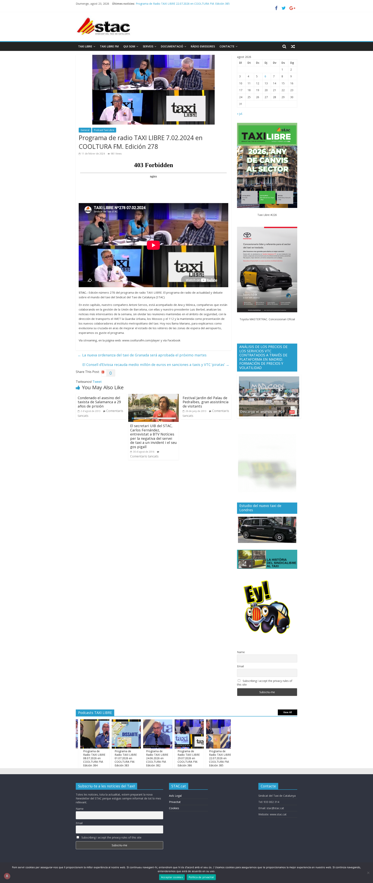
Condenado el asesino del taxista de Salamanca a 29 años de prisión (99, 401)
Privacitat (175, 802)
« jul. (240, 113)
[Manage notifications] (7, 876)
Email (240, 666)
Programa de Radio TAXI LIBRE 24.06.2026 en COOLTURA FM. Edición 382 (139, 758)
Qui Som (129, 46)
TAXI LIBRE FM (109, 46)
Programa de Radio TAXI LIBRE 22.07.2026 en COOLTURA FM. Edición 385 (202, 758)
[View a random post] (293, 46)
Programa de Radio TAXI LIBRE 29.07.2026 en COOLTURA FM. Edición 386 (171, 758)
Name (241, 652)
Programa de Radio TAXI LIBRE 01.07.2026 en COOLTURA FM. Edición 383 (108, 758)
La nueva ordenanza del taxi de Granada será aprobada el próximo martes (142, 355)
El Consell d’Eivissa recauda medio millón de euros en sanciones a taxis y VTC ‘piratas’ (155, 364)
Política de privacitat (201, 877)
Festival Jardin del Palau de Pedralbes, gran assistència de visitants (205, 401)
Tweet (97, 382)
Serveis (148, 46)
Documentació (172, 46)
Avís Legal (175, 795)
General (85, 130)
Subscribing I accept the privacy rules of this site (264, 682)
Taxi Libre (85, 46)
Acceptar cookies (172, 877)
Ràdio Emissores (203, 46)
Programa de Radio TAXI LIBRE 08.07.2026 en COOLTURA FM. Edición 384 (76, 758)
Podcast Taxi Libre (104, 130)
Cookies (174, 808)
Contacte (227, 46)
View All (287, 712)
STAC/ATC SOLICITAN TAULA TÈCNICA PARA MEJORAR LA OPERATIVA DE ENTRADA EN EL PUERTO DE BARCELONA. (211, 3)
